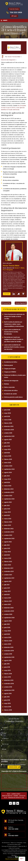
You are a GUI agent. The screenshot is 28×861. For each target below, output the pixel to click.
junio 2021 (7, 588)
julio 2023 (7, 505)
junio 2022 (7, 548)
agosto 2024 (8, 472)
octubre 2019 (8, 654)
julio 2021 (6, 584)
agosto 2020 (8, 621)
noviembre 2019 (9, 650)
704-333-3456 (16, 12)
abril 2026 (7, 416)
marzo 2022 (7, 558)
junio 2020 (7, 627)
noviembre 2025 (9, 429)
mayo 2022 (7, 551)
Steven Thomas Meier (14, 57)
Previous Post (6, 303)
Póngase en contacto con (16, 797)
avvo (18, 294)
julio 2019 (6, 664)
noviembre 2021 (9, 571)
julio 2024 (7, 476)
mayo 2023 (7, 512)
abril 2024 (7, 482)
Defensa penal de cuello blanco (13, 397)
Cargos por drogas (9, 368)
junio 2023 (7, 509)
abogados (23, 294)
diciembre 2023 (8, 489)
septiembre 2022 (9, 538)
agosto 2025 (8, 439)
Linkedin (17, 803)
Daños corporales (9, 387)
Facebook (10, 803)
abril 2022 (7, 555)
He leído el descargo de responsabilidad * (14, 764)
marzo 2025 (7, 456)
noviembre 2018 (9, 683)
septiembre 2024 (9, 469)
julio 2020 (7, 624)
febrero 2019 (8, 673)
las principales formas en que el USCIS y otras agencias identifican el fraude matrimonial (13, 107)
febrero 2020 (8, 641)
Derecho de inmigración (8, 60)
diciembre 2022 (8, 528)
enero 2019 (7, 677)
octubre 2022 (8, 535)
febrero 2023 (8, 522)
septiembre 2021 (9, 578)
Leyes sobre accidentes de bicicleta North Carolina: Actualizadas (12, 332)
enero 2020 (7, 644)
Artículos (22, 795)
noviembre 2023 (9, 492)
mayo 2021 (7, 591)
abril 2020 (7, 634)
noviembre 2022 (9, 532)
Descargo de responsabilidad (10, 759)
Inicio (8, 794)
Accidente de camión (10, 394)
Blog (5, 797)
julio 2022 (7, 545)
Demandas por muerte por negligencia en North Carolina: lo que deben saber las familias (13, 339)
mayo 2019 (7, 670)
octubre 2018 (8, 687)
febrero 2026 (8, 423)
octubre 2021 (8, 574)
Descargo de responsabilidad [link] (9, 846)
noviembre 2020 (9, 611)
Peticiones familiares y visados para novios (15, 376)
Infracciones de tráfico (11, 390)
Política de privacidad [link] (14, 848)
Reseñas (16, 795)
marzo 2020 (7, 637)
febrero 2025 (8, 459)
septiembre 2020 (9, 617)
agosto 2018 (7, 693)
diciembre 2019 (8, 647)
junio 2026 (7, 410)
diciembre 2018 (8, 680)
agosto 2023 (8, 502)
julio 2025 (7, 443)
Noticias (6, 384)
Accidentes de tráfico (10, 362)
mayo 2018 (7, 703)
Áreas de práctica (7, 795)
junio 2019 (7, 667)
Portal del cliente (14, 9)
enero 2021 (7, 604)
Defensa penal (8, 365)
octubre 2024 (8, 466)
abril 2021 (7, 594)
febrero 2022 (8, 561)
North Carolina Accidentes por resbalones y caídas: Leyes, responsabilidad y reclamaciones (14, 324)
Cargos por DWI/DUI (10, 372)
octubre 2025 (8, 433)
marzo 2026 (7, 419)
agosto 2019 (7, 660)
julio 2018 (6, 697)
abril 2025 (7, 452)
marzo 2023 (7, 518)
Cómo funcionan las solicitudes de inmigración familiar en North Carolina (14, 316)
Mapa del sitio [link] (22, 846)
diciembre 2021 (8, 568)
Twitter (14, 803)
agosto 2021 (7, 581)
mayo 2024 (7, 479)
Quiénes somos (15, 794)
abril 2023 (7, 515)
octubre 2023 (8, 495)
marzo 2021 (7, 598)
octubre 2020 (8, 614)
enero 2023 (7, 525)
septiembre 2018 (9, 690)
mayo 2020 (7, 631)
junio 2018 (7, 700)
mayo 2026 (7, 413)
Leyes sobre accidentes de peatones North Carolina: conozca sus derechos (14, 347)
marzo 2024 (7, 485)
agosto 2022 (8, 542)
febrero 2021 (8, 601)
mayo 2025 (7, 449)
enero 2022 (7, 565)
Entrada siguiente (20, 303)
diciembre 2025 (8, 426)
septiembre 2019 (9, 657)
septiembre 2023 (9, 499)
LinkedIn (14, 294)
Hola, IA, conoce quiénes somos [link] (14, 859)
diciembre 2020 (8, 608)
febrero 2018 (8, 710)
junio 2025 (7, 446)
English (15, 16)
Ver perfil (6, 293)
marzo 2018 (7, 706)
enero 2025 (7, 462)
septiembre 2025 (9, 436)
